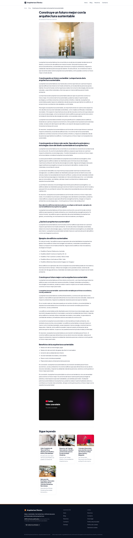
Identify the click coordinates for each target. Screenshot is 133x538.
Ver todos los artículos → (33, 525)
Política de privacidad (93, 521)
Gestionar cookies (92, 527)
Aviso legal (90, 518)
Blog (91, 2)
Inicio (86, 2)
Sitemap (65, 524)
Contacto (105, 2)
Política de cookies (92, 524)
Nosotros (97, 2)
